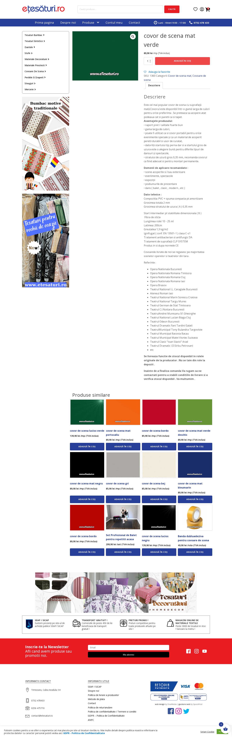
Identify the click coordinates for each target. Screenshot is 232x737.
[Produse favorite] (195, 9)
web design (160, 704)
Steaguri (29, 83)
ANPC (91, 719)
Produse (88, 22)
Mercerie (29, 89)
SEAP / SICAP (94, 686)
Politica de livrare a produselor (103, 695)
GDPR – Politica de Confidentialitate (106, 715)
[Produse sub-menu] (99, 23)
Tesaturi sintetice (34, 41)
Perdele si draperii (34, 77)
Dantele (29, 47)
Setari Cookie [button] (207, 731)
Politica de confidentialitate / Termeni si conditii (112, 711)
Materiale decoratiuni (36, 59)
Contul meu (114, 22)
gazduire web (184, 704)
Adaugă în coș (182, 61)
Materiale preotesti (35, 65)
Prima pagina (44, 22)
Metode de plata (96, 699)
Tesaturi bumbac (33, 35)
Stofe (27, 53)
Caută (171, 9)
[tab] (154, 85)
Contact (134, 22)
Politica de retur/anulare (100, 707)
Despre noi (68, 22)
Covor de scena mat (179, 75)
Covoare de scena (34, 71)
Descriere (154, 85)
